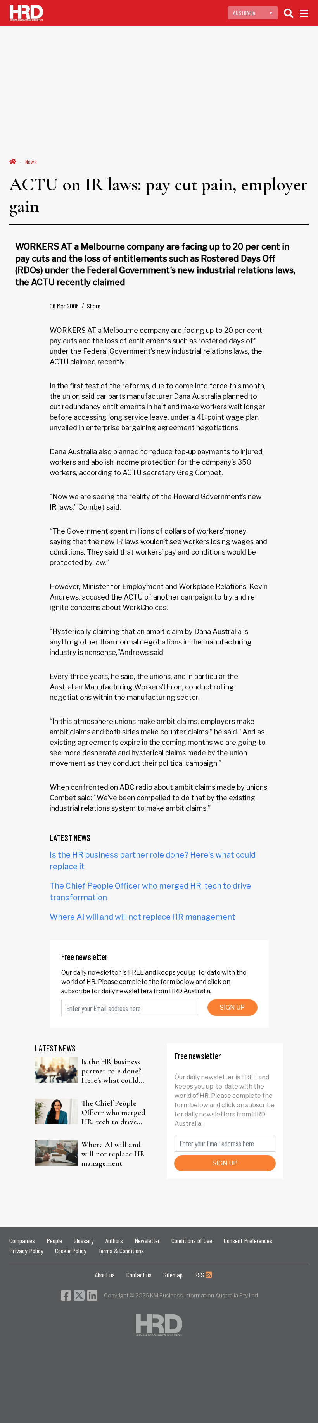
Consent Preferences (248, 1240)
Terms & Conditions (121, 1250)
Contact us (139, 1274)
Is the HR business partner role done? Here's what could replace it (111, 1071)
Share (93, 305)
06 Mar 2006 (64, 305)
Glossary (84, 1240)
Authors (114, 1240)
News (31, 161)
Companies (22, 1240)
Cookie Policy (70, 1250)
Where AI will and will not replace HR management (142, 917)
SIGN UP (232, 1007)
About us (105, 1274)
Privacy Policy (26, 1250)
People (54, 1240)
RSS (200, 1274)
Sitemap (173, 1274)
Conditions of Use (191, 1240)
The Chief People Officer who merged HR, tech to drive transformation (113, 1113)
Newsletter (147, 1240)
